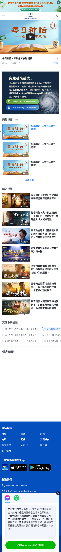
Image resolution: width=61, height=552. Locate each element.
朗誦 (23, 439)
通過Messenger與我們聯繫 (30, 545)
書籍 (23, 433)
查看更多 (29, 180)
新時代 (24, 445)
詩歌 (4, 439)
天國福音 (44, 439)
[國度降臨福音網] (30, 16)
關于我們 (6, 450)
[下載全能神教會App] (5, 467)
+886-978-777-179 (16, 485)
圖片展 (43, 445)
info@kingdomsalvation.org (21, 491)
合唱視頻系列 (32, 341)
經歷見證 (6, 445)
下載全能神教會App (13, 460)
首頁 (4, 433)
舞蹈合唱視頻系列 (13, 341)
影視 (42, 433)
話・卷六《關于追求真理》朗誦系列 (20, 335)
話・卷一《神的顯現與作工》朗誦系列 (21, 328)
